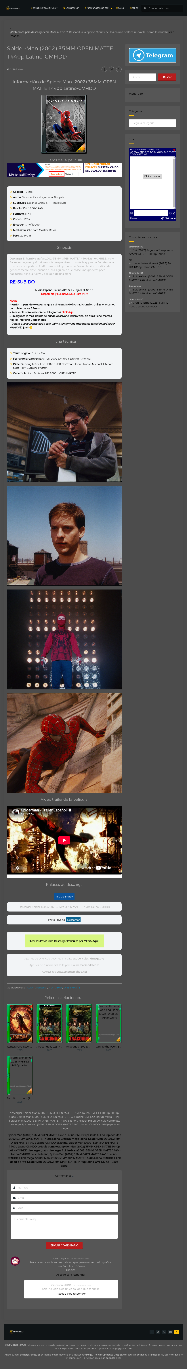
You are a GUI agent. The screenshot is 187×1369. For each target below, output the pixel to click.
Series (135, 8)
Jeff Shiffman (64, 364)
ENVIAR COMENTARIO (64, 1245)
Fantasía (39, 373)
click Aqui (68, 312)
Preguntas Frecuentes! (97, 8)
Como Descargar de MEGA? (45, 8)
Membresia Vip (72, 8)
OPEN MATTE (67, 373)
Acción (28, 373)
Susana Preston (37, 367)
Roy (130, 260)
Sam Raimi (20, 367)
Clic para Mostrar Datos (41, 230)
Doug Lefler (31, 364)
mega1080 (136, 93)
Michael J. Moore (102, 364)
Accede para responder (70, 1274)
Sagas (121, 8)
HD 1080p (51, 373)
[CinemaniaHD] (13, 4)
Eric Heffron (47, 364)
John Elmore (83, 364)
